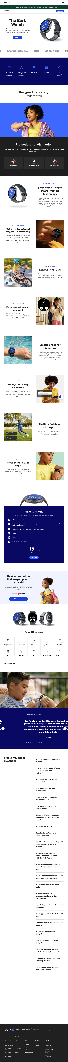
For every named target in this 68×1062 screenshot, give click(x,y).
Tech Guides (28, 1049)
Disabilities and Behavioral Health (49, 1051)
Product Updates (27, 1043)
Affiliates (37, 1040)
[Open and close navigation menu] (63, 2)
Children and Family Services (49, 1046)
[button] (50, 760)
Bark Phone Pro (9, 1045)
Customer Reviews (17, 1051)
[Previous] (3, 728)
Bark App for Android (8, 1053)
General (47, 1040)
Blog (26, 1040)
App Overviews (29, 1052)
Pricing (16, 1040)
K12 (46, 1043)
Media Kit (37, 1043)
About (16, 1043)
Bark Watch (8, 1040)
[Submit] (48, 1029)
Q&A (26, 1055)
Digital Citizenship (48, 1055)
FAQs (16, 1045)
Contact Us (18, 1048)
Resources (27, 1047)
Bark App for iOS (8, 1049)
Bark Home (8, 1056)
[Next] (65, 728)
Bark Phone (8, 1043)
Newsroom (37, 1045)
